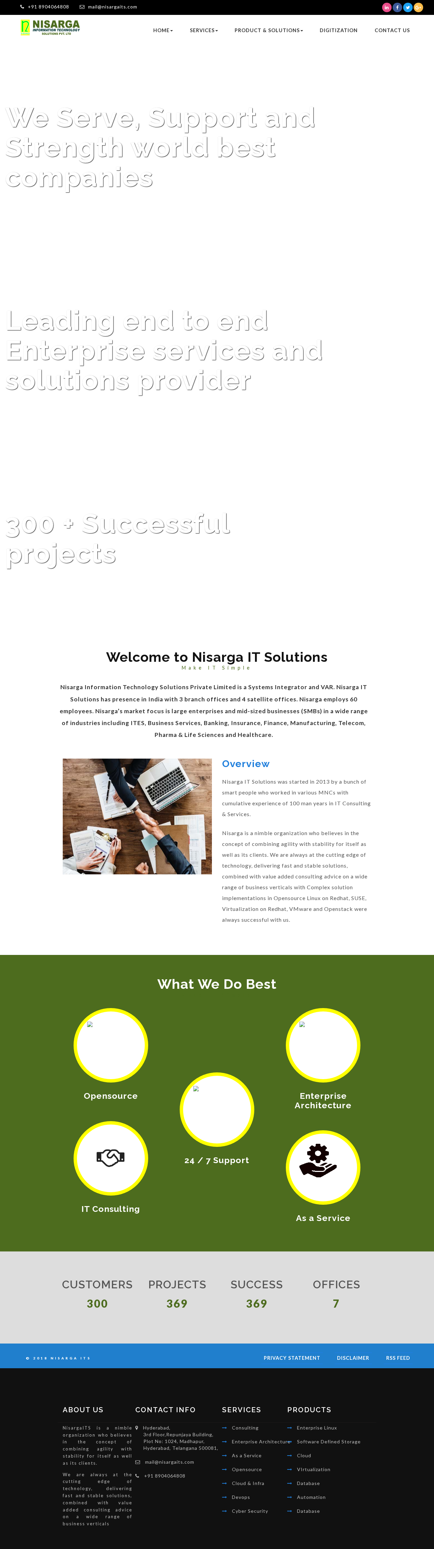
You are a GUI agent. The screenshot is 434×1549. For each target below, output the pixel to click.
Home (161, 30)
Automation (311, 1497)
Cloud (304, 1455)
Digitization (339, 30)
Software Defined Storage (329, 1441)
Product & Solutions (267, 30)
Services (202, 30)
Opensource (247, 1469)
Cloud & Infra (248, 1483)
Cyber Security (250, 1511)
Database (308, 1483)
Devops (241, 1497)
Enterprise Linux (317, 1428)
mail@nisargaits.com (112, 6)
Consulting (245, 1428)
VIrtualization (314, 1469)
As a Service (247, 1455)
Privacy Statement (292, 1358)
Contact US (392, 30)
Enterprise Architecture (261, 1441)
